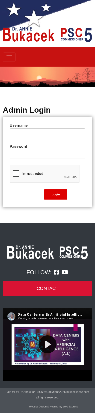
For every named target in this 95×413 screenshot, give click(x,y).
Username (19, 125)
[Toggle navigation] (9, 57)
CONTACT (47, 288)
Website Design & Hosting (43, 406)
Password (18, 146)
